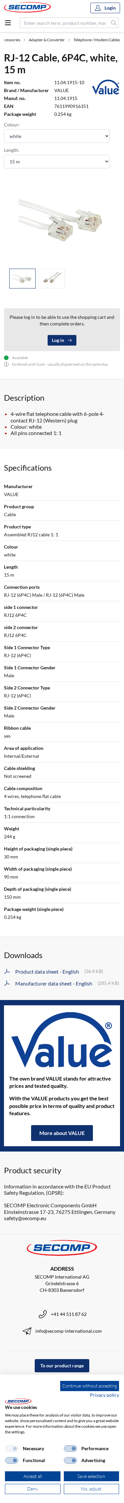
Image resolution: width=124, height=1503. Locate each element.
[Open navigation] (8, 23)
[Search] (114, 22)
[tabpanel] (62, 219)
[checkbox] (11, 1448)
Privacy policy (104, 1395)
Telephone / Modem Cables (96, 39)
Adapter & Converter (47, 39)
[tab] (22, 279)
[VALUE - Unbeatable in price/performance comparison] (62, 1040)
